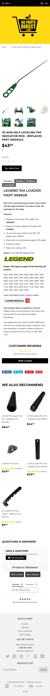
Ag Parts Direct (18, 682)
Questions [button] (30, 584)
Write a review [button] (25, 360)
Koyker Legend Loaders (29, 295)
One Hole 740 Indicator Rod (22, 252)
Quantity (5, 157)
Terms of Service (25, 631)
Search (25, 623)
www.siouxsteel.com (25, 650)
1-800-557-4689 (25, 647)
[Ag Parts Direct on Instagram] (35, 657)
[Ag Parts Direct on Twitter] (7, 657)
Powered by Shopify (34, 682)
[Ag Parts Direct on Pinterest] (21, 657)
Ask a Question (17, 557)
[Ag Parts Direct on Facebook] (14, 657)
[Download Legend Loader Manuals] (17, 302)
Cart (46, 3)
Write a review (17, 574)
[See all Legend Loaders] (19, 261)
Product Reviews (25, 567)
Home (4, 47)
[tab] (8, 181)
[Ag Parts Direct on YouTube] (42, 657)
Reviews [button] (15, 584)
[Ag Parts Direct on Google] (28, 657)
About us (25, 627)
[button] (8, 468)
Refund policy (25, 634)
